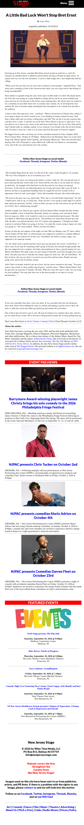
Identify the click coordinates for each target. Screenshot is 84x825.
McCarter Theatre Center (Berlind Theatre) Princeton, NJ (43, 677)
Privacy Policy (68, 810)
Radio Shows (50, 810)
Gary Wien (44, 21)
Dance (28, 806)
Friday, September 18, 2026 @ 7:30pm (43, 673)
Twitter (54, 161)
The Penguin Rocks (25, 346)
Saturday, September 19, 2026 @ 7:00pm (43, 713)
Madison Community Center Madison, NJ (43, 642)
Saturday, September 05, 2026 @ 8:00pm (43, 638)
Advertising (67, 806)
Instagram (45, 161)
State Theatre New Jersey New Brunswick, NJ (43, 697)
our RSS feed (45, 796)
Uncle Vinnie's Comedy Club (40, 321)
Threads (34, 161)
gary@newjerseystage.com (31, 349)
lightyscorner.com (66, 346)
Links (38, 810)
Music (43, 806)
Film (35, 806)
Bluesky (63, 161)
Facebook (24, 161)
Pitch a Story (25, 810)
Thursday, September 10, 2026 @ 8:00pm (43, 656)
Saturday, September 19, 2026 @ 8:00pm (43, 693)
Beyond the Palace (44, 338)
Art (9, 806)
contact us (30, 787)
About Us (11, 810)
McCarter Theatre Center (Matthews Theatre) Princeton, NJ (43, 659)
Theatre (54, 806)
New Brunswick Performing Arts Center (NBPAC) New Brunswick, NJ (43, 717)
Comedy (17, 806)
